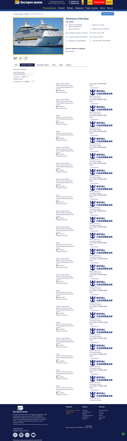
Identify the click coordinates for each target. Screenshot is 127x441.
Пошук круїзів (99, 2)
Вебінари (85, 414)
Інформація (79, 8)
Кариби (58, 115)
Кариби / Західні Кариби (62, 84)
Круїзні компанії (18, 14)
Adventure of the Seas (66, 85)
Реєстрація (85, 410)
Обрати (91, 85)
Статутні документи (103, 410)
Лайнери (27, 14)
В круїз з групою (92, 8)
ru (82, 1)
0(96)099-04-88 (75, 3)
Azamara (68, 414)
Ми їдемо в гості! (87, 412)
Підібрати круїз (108, 14)
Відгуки (100, 419)
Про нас (110, 8)
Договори (85, 418)
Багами (58, 195)
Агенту (102, 8)
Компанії (61, 8)
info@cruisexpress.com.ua (21, 431)
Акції (90, 2)
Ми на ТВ (101, 414)
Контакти (101, 412)
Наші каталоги (102, 417)
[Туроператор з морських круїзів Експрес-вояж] (28, 2)
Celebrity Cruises (70, 412)
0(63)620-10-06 (75, 1)
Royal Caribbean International (73, 410)
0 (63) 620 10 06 (18, 429)
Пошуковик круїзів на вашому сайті (88, 416)
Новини (101, 415)
